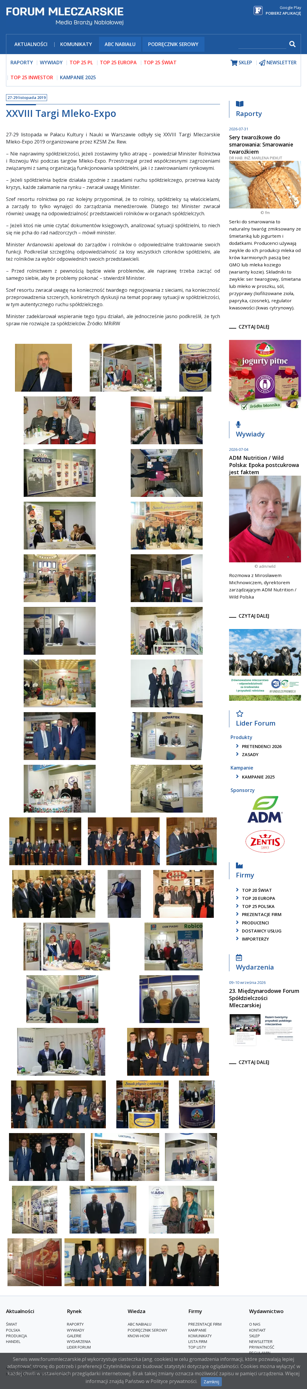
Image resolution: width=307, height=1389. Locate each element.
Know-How (139, 1335)
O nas (255, 1324)
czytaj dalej (254, 326)
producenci (255, 923)
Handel (13, 1341)
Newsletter (261, 1341)
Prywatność (261, 1347)
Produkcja (16, 1335)
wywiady (51, 62)
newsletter (281, 62)
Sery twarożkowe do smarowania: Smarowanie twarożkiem (261, 144)
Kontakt (257, 1330)
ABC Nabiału (120, 44)
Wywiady (250, 433)
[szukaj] (292, 44)
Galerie (74, 1335)
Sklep (254, 1335)
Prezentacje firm (261, 914)
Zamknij (211, 1382)
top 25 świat (160, 62)
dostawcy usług (261, 931)
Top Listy (197, 1347)
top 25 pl (81, 62)
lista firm (197, 1341)
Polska (13, 1330)
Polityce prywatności (173, 1381)
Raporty (249, 113)
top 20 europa (258, 898)
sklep (244, 62)
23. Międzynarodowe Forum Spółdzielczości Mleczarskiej (264, 998)
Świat (11, 1324)
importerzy (255, 939)
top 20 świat (256, 890)
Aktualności (30, 44)
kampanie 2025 (258, 777)
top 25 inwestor (31, 77)
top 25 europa (118, 62)
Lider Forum (79, 1347)
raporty (21, 62)
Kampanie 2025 (78, 77)
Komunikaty (76, 44)
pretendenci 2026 (261, 746)
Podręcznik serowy (173, 44)
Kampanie (197, 1330)
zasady (249, 754)
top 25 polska (258, 906)
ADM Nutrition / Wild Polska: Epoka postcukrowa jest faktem (264, 465)
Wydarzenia (255, 966)
